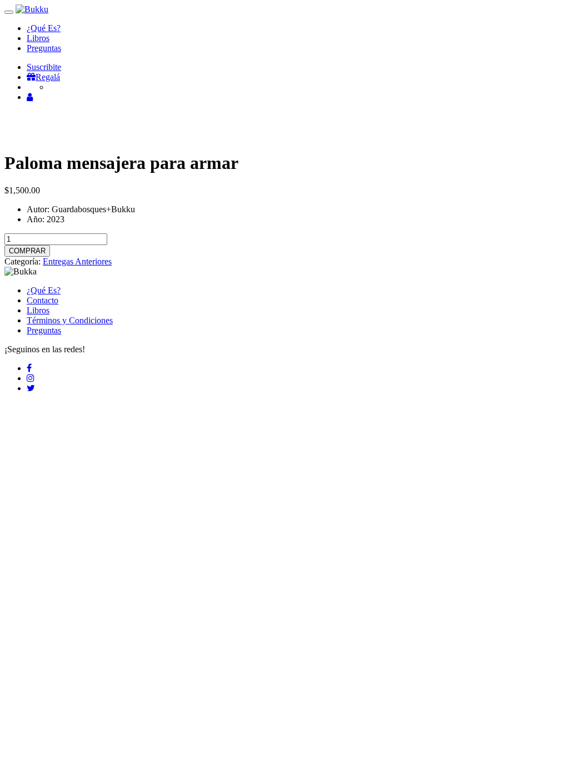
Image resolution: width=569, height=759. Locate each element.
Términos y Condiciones (70, 320)
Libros (38, 38)
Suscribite (44, 67)
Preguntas (44, 48)
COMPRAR (27, 251)
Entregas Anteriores (77, 261)
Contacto (42, 300)
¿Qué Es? (44, 28)
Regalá (48, 77)
